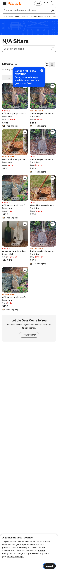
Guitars (25, 16)
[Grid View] (47, 64)
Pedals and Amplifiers (40, 16)
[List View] (52, 64)
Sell (38, 3)
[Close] (42, 70)
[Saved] (46, 3)
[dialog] (29, 552)
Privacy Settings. (15, 556)
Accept (49, 566)
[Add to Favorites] (16, 64)
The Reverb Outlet (11, 16)
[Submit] (52, 49)
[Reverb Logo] (14, 3)
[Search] (52, 10)
